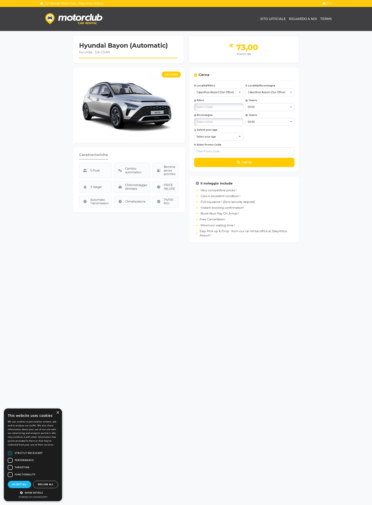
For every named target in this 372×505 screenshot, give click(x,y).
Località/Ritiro (206, 85)
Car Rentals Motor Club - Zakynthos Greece (74, 3)
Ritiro (200, 100)
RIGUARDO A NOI (303, 19)
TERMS (326, 19)
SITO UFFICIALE (273, 19)
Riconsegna (205, 115)
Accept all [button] (19, 484)
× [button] (57, 412)
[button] (33, 493)
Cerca (246, 162)
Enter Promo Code (209, 144)
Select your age (207, 129)
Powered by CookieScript (33, 497)
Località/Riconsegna (261, 85)
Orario (253, 100)
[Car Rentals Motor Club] (74, 19)
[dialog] (33, 454)
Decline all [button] (45, 484)
